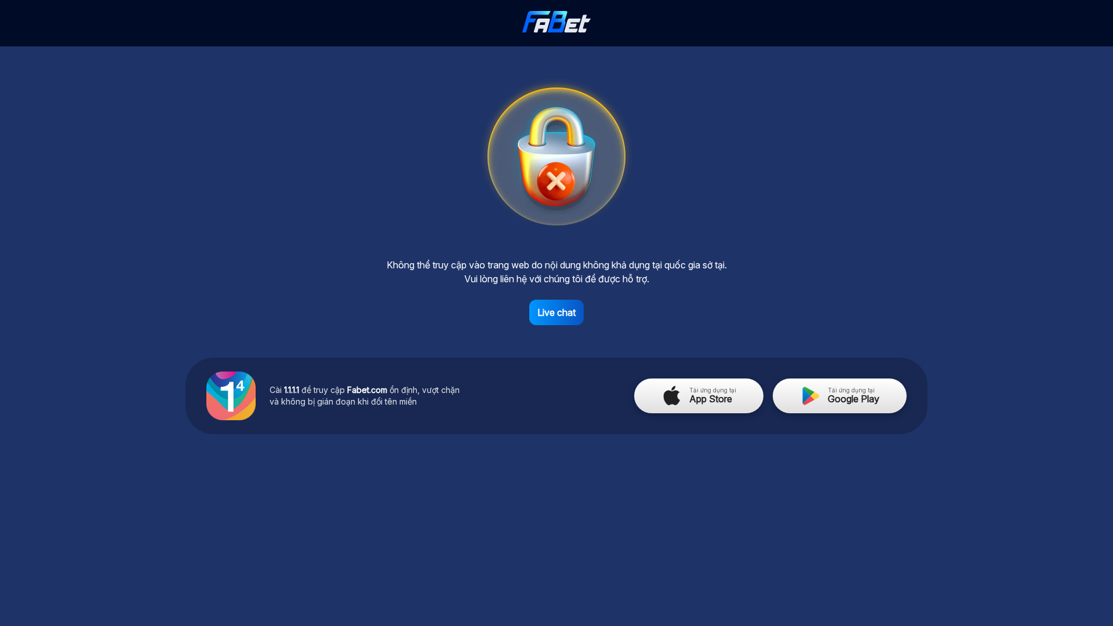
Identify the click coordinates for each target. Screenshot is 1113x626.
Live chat (556, 312)
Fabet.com (367, 390)
